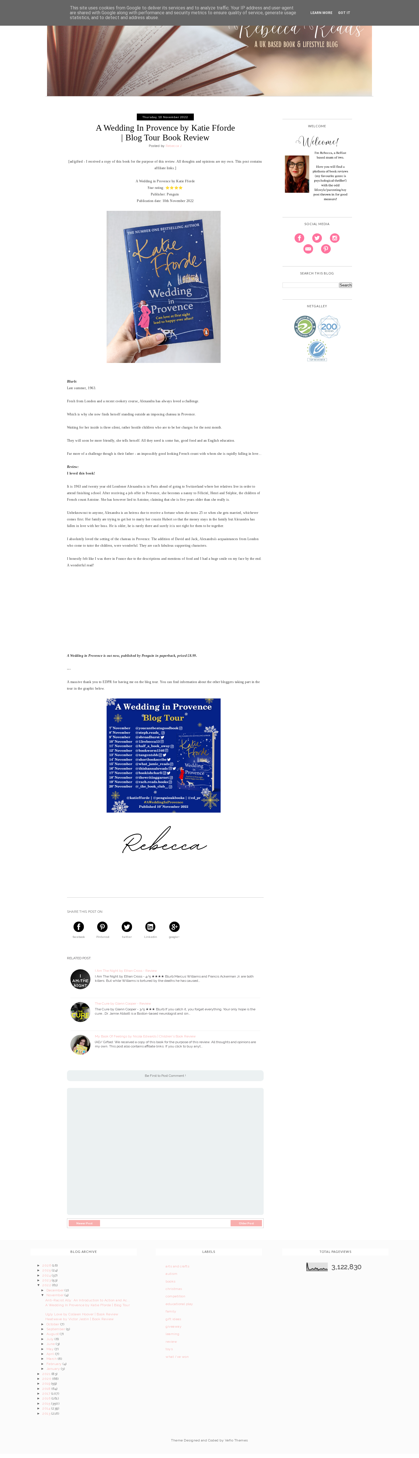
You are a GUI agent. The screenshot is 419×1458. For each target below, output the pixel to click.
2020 (47, 1379)
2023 (47, 1280)
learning (172, 1334)
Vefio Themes (236, 1440)
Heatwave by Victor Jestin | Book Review (79, 1319)
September (56, 1329)
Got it (344, 13)
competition (175, 1296)
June (51, 1344)
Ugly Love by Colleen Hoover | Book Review (82, 1314)
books (170, 1281)
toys (169, 1349)
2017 (46, 1394)
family (171, 1311)
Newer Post (84, 1223)
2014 (46, 1408)
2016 (46, 1398)
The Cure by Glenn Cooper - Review (123, 1003)
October (53, 1324)
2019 (46, 1384)
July (50, 1339)
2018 (46, 1389)
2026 (47, 1265)
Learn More (321, 13)
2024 (47, 1275)
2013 (46, 1413)
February (54, 1364)
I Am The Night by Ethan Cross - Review (126, 971)
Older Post (246, 1223)
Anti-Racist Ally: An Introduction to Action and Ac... (87, 1300)
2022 (47, 1285)
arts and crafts (177, 1266)
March (52, 1359)
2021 (46, 1374)
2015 (46, 1404)
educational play (179, 1304)
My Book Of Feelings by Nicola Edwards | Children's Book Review (145, 1036)
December (55, 1290)
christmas (174, 1289)
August (53, 1334)
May (50, 1349)
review (171, 1342)
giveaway (174, 1326)
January (53, 1369)
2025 (47, 1270)
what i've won (177, 1357)
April (50, 1354)
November (55, 1295)
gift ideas (173, 1319)
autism (171, 1274)
